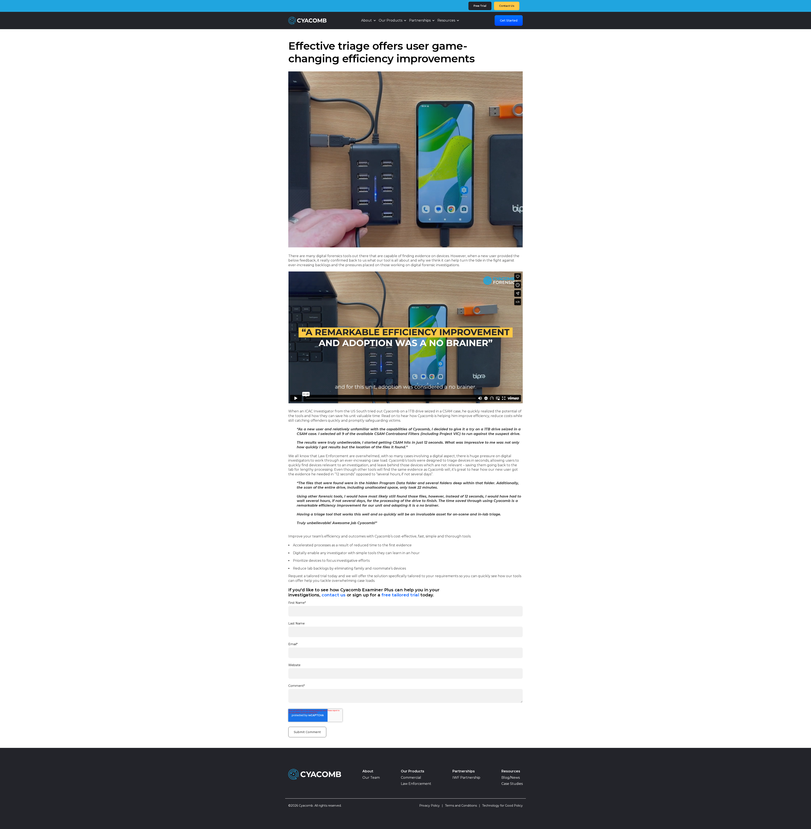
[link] (307, 20)
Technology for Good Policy (502, 805)
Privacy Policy (431, 805)
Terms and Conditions (462, 805)
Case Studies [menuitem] (512, 784)
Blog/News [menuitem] (510, 778)
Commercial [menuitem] (411, 778)
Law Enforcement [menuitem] (416, 784)
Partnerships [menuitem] (463, 771)
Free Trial (480, 5)
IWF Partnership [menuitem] (466, 778)
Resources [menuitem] (510, 771)
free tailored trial (400, 594)
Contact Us (506, 5)
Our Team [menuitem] (371, 778)
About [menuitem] (367, 771)
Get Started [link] (508, 20)
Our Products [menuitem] (412, 771)
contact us (334, 594)
